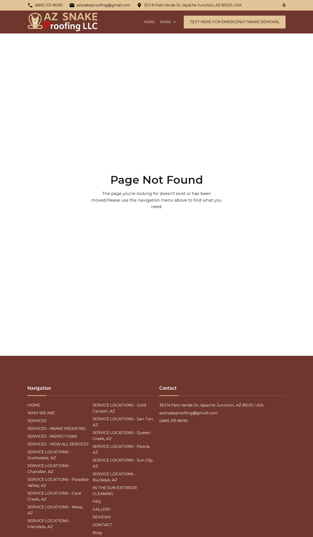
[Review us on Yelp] (284, 5)
